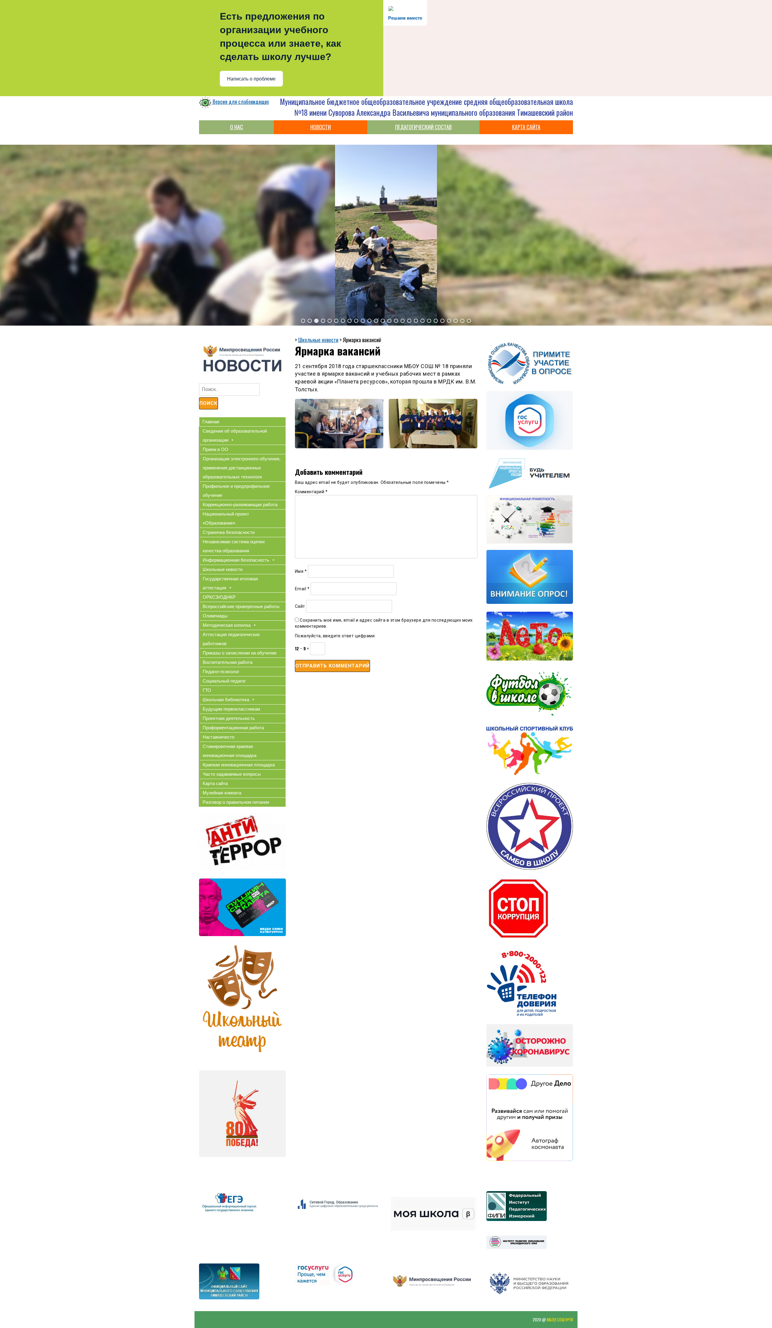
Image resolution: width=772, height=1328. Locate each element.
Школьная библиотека (226, 699)
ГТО (207, 690)
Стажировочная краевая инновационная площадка (229, 751)
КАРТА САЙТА (526, 127)
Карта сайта (215, 783)
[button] (303, 321)
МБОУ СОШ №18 (560, 1319)
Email (302, 588)
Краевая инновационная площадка (239, 764)
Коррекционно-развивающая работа (240, 504)
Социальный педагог (224, 680)
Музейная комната (222, 792)
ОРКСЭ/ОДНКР (219, 597)
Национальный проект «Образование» (226, 518)
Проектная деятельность (229, 718)
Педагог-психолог (221, 671)
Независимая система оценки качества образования (233, 546)
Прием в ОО (215, 449)
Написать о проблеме (251, 78)
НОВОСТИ (320, 127)
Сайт (300, 606)
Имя (301, 571)
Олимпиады (215, 615)
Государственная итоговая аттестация (230, 583)
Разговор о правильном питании (236, 802)
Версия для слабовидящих (240, 102)
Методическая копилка (227, 625)
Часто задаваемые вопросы (232, 774)
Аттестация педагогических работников (231, 639)
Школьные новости (222, 569)
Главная (210, 421)
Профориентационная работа (233, 727)
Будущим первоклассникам (231, 708)
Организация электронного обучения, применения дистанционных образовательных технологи (241, 467)
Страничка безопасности (229, 532)
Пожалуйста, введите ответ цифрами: (335, 635)
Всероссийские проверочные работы (241, 606)
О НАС (236, 127)
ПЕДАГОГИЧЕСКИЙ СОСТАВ (423, 127)
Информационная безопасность (236, 560)
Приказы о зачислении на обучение (240, 652)
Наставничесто (218, 737)
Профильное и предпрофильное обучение (236, 491)
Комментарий (311, 491)
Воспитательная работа (227, 662)
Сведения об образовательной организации (235, 435)
